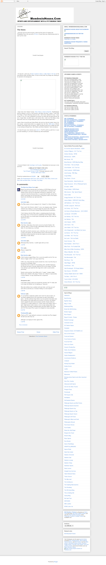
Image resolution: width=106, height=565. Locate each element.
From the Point (68, 341)
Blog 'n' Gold (67, 303)
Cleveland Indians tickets (74, 543)
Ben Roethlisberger (25, 178)
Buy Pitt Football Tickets (79, 513)
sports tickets (83, 539)
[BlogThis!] (44, 176)
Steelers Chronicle (69, 454)
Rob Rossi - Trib (68, 260)
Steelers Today (68, 463)
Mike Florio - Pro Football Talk (72, 246)
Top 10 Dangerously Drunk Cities (38, 169)
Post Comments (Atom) (41, 336)
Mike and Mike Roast (25, 180)
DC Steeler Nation (69, 325)
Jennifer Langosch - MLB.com (72, 205)
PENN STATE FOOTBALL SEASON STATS (75, 139)
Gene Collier (67, 194)
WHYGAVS (67, 501)
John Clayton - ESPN (69, 222)
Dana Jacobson (40, 178)
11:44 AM (23, 199)
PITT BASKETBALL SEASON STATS (74, 133)
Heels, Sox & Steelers (70, 350)
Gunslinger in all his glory (36, 165)
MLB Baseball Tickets (70, 533)
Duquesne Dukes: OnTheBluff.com (73, 330)
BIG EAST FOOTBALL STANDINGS (74, 125)
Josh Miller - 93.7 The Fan (71, 235)
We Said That (67, 498)
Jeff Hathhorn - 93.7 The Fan (72, 203)
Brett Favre (33, 178)
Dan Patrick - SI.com (69, 178)
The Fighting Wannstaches (71, 484)
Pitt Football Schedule (74, 514)
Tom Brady (33, 180)
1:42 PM (23, 252)
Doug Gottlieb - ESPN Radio (71, 189)
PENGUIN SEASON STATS (71, 129)
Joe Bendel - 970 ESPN (70, 214)
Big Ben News (68, 301)
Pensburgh (67, 392)
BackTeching (67, 298)
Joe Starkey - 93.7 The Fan (71, 216)
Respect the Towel (69, 433)
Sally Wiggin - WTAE (69, 262)
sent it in (38, 130)
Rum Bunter (67, 441)
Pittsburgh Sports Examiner (71, 405)
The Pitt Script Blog (69, 490)
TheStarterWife (24, 313)
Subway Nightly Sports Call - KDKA (73, 273)
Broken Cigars (68, 311)
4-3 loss (36, 34)
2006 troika (51, 124)
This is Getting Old (69, 493)
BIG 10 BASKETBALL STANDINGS (73, 121)
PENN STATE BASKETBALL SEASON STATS (76, 137)
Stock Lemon (67, 468)
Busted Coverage (68, 320)
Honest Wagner (68, 352)
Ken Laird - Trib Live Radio (71, 238)
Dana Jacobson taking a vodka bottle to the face (43, 73)
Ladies (66, 369)
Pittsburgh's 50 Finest (70, 416)
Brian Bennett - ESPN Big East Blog (73, 162)
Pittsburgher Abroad (69, 422)
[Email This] (42, 176)
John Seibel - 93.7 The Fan (71, 227)
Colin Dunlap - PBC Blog (70, 173)
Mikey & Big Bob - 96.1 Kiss (71, 252)
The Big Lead (67, 479)
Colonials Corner (68, 322)
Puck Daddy (67, 427)
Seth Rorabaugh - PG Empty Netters (73, 268)
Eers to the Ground (69, 333)
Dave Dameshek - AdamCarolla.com (73, 181)
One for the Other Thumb (71, 386)
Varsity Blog (67, 495)
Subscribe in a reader (70, 39)
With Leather (67, 503)
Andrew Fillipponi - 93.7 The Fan (72, 151)
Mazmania (67, 374)
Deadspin (66, 328)
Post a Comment (23, 325)
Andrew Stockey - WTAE (70, 154)
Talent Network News (69, 473)
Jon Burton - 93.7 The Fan (71, 233)
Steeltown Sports (68, 465)
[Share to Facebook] (47, 176)
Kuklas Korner (68, 366)
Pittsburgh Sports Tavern (70, 414)
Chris (22, 248)
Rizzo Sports (67, 438)
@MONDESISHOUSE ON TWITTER (73, 33)
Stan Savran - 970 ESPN (70, 271)
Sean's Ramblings (69, 444)
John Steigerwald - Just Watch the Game (75, 230)
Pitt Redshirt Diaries (69, 400)
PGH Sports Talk (68, 394)
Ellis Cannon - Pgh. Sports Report (73, 192)
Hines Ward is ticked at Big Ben (43, 111)
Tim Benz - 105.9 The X (70, 276)
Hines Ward (47, 178)
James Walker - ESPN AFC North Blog (74, 200)
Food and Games (69, 336)
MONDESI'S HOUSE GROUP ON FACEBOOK (76, 29)
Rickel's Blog (67, 435)
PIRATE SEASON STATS (71, 131)
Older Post (56, 332)
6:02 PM (23, 310)
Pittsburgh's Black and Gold (71, 419)
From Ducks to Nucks (70, 339)
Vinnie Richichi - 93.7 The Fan (72, 282)
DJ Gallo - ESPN (68, 186)
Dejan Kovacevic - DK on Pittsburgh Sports (75, 184)
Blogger (56, 561)
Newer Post (20, 332)
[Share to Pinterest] (48, 176)
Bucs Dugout (67, 314)
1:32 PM (23, 244)
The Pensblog (68, 487)
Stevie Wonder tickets (70, 547)
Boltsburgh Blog (68, 306)
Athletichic (67, 295)
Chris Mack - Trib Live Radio (71, 164)
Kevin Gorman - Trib (69, 241)
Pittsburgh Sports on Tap (70, 411)
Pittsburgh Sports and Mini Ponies (73, 403)
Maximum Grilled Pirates (70, 371)
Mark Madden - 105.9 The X (71, 243)
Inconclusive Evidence (70, 358)
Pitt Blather (67, 397)
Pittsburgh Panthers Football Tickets (73, 516)
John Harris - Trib (68, 224)
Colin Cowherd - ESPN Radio (72, 170)
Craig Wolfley (67, 175)
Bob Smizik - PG (68, 159)
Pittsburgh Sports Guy (70, 408)
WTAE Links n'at (68, 506)
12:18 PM (23, 219)
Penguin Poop (68, 389)
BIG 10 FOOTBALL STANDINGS (73, 126)
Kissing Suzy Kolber (69, 363)
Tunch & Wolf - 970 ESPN (71, 279)
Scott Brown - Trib (69, 265)
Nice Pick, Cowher (69, 381)
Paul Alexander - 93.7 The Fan (72, 254)
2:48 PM (23, 290)
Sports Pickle (67, 449)
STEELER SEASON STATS (71, 130)
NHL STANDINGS (69, 118)
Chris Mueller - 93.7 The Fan (72, 167)
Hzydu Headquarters (69, 355)
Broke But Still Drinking (70, 309)
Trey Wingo (39, 180)
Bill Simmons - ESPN (69, 156)
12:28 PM (23, 237)
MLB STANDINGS (69, 124)
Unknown (23, 293)
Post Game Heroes (69, 424)
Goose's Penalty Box (69, 347)
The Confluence (68, 482)
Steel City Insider (68, 452)
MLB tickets (78, 542)
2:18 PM (23, 321)
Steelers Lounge (68, 460)
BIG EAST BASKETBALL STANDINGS (74, 120)
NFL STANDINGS (69, 122)
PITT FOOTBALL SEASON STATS (73, 138)
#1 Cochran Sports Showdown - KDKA (74, 148)
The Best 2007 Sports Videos (38, 172)
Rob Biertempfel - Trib (70, 257)
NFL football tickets (74, 540)
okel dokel (23, 202)
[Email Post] (38, 176)
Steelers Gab (67, 457)
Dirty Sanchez (24, 223)
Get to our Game (68, 344)
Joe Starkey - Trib (69, 219)
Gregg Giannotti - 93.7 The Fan (72, 197)
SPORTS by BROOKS (70, 446)
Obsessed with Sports (70, 384)
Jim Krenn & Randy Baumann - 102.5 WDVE (76, 211)
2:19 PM (23, 277)
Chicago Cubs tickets (77, 544)
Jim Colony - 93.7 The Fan (71, 208)
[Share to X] (45, 176)
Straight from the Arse (70, 471)
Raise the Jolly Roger (70, 430)
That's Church (68, 476)
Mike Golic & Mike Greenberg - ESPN (74, 249)
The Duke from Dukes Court (28, 187)
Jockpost (66, 360)
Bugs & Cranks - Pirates (70, 317)
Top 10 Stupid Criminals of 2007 (31, 171)
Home (38, 332)
